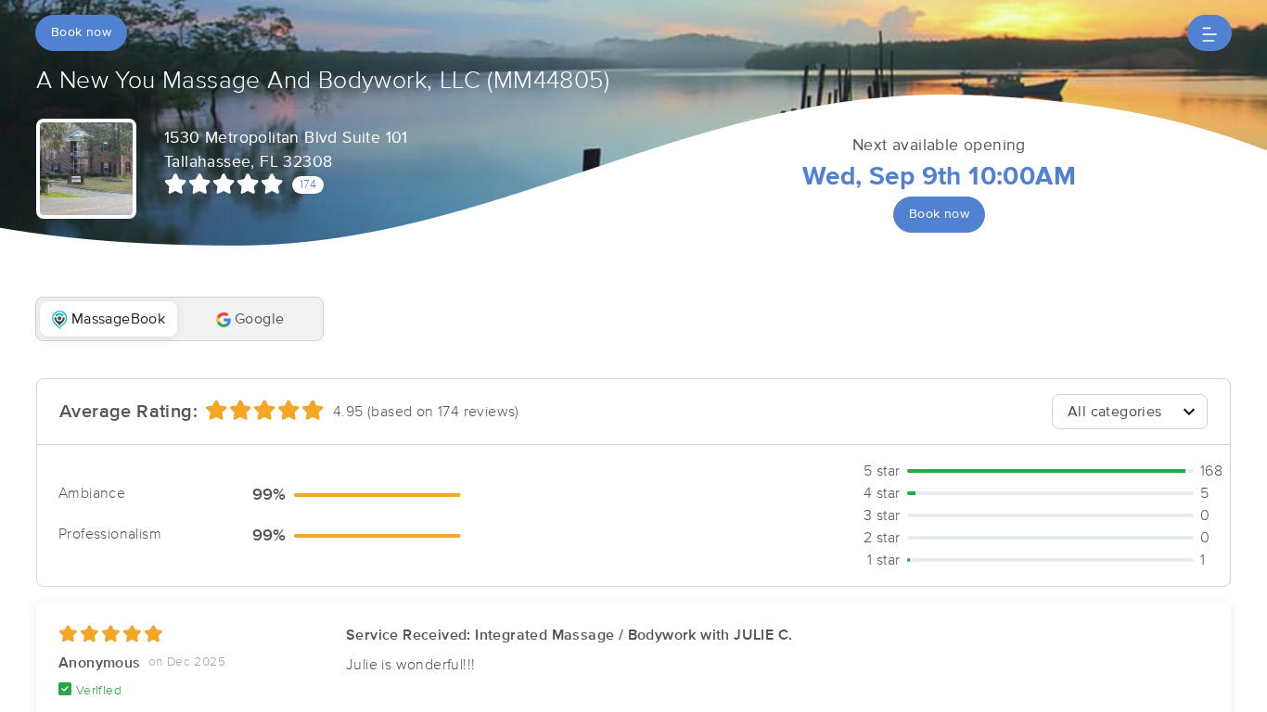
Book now (81, 32)
